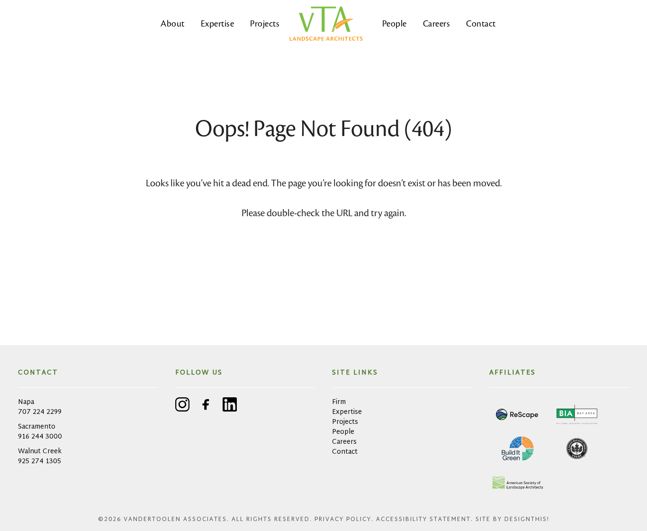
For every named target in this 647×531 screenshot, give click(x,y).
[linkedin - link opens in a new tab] (230, 406)
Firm (339, 402)
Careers (436, 23)
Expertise (217, 23)
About (173, 23)
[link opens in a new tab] (517, 414)
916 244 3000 (40, 437)
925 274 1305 (39, 461)
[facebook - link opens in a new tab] (206, 406)
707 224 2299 (40, 412)
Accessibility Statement (423, 519)
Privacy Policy (343, 519)
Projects (264, 23)
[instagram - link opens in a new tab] (182, 406)
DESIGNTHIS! (526, 519)
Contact (481, 23)
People (394, 23)
